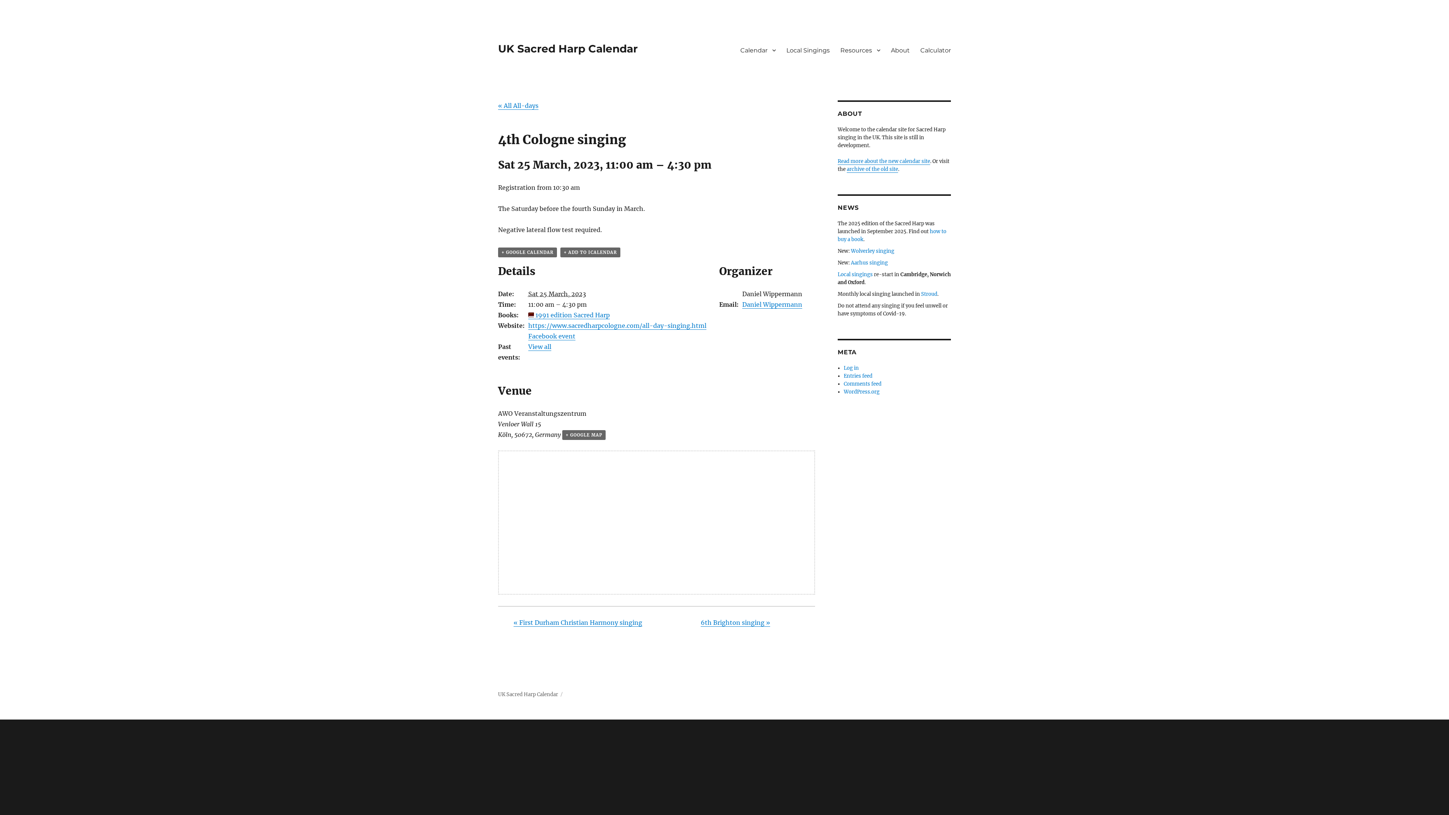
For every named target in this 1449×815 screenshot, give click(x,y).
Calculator (935, 50)
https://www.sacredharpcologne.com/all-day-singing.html (617, 325)
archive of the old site (872, 169)
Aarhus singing (869, 263)
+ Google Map (584, 435)
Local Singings (808, 50)
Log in (851, 368)
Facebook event (551, 336)
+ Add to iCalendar (590, 252)
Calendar (754, 50)
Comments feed (862, 384)
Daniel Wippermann (772, 304)
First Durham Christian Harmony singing (578, 622)
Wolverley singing (872, 251)
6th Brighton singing (735, 622)
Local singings (855, 274)
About (900, 50)
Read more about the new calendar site (884, 161)
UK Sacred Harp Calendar (568, 48)
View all (539, 347)
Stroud (929, 294)
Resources (856, 50)
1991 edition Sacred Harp (572, 315)
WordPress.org (862, 392)
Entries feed (858, 376)
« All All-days (518, 105)
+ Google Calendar (527, 252)
